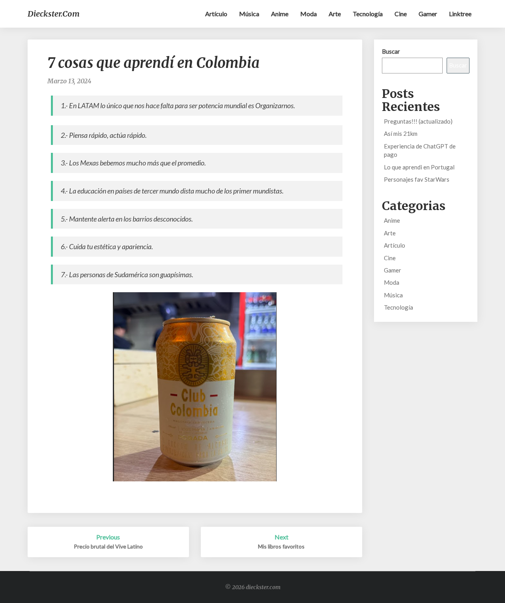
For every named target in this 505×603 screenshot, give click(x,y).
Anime (279, 13)
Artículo (216, 13)
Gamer (428, 13)
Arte (335, 13)
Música (249, 13)
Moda (308, 13)
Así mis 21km (400, 133)
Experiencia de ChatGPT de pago (420, 150)
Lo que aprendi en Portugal (419, 167)
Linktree (460, 13)
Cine (401, 13)
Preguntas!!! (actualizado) (418, 121)
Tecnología (368, 13)
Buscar (391, 51)
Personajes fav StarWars (416, 179)
